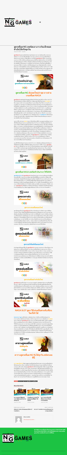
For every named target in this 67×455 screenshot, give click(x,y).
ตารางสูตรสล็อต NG (28, 381)
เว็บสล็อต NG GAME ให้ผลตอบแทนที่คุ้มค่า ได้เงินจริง (33, 399)
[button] (40, 22)
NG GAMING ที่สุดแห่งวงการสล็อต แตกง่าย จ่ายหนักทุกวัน (20, 399)
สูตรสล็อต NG (35, 381)
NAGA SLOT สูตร (21, 381)
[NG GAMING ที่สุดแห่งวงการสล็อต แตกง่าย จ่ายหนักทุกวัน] (20, 396)
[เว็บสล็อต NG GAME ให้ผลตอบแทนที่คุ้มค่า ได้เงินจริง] (33, 396)
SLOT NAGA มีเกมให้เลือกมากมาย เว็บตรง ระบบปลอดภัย (46, 399)
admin (24, 51)
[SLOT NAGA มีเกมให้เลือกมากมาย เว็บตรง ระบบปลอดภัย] (47, 396)
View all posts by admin (29, 419)
